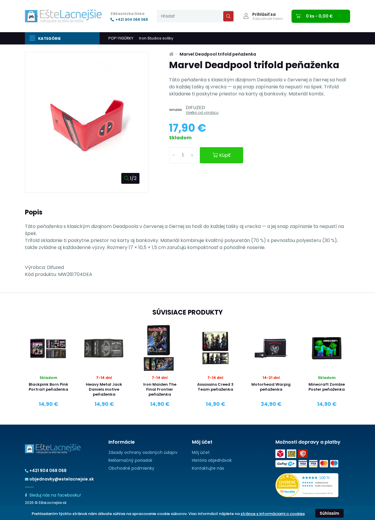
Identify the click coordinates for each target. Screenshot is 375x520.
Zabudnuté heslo (267, 18)
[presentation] (196, 16)
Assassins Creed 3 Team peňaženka (215, 387)
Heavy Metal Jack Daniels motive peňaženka (104, 389)
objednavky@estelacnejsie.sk (61, 479)
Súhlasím (329, 513)
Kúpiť (225, 155)
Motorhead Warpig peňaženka (271, 387)
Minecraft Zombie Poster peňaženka (326, 387)
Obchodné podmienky (131, 468)
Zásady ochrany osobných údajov (143, 452)
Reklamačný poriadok (130, 460)
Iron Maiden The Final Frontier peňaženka (159, 389)
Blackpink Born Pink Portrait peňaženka (48, 387)
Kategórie (49, 38)
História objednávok (212, 460)
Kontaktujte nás (208, 468)
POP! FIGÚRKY (120, 38)
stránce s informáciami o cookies (273, 513)
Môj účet (201, 452)
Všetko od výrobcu (202, 112)
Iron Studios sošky (156, 38)
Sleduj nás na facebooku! (55, 495)
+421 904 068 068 (131, 19)
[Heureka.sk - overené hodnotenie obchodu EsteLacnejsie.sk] (306, 485)
